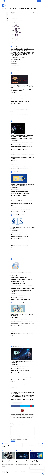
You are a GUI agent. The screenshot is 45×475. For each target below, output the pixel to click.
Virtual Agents (15, 30)
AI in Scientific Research (16, 34)
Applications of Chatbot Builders (18, 24)
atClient (26, 185)
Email (19, 436)
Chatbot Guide (15, 471)
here (30, 166)
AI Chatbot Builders (15, 22)
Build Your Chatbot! (23, 471)
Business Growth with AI (16, 38)
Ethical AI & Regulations (16, 26)
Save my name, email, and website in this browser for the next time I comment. (19, 439)
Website (28, 436)
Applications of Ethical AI (17, 28)
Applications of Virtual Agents (18, 32)
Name (11, 436)
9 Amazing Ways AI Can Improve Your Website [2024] (36, 461)
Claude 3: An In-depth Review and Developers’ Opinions (8, 461)
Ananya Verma (22, 413)
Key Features (16, 27)
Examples (16, 21)
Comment (12, 426)
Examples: (16, 25)
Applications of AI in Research (18, 36)
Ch (24, 185)
